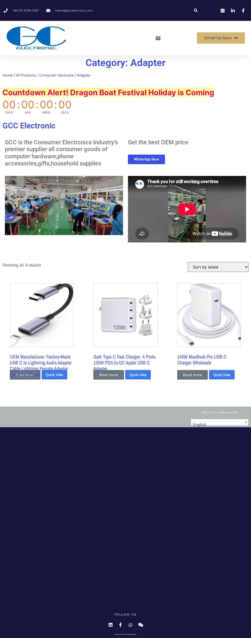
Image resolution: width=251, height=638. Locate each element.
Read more (108, 374)
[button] (196, 10)
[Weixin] (140, 624)
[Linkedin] (110, 624)
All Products (26, 75)
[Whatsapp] (130, 624)
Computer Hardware (56, 75)
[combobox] (220, 422)
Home (7, 75)
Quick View (54, 374)
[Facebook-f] (120, 624)
